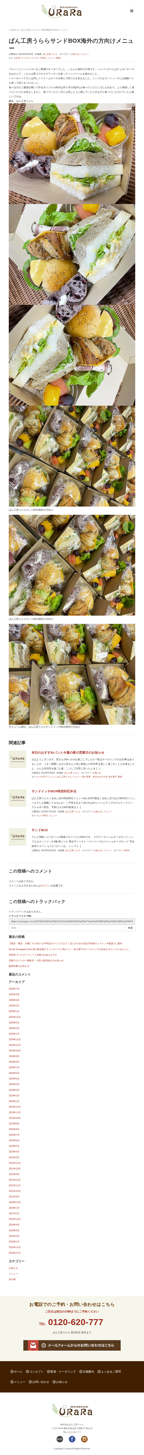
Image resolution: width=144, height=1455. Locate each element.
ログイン (46, 885)
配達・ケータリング (63, 1371)
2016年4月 (14, 1230)
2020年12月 (15, 1202)
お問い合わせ (40, 1381)
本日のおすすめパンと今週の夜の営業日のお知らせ (68, 752)
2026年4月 (14, 1000)
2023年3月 (14, 1157)
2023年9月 (14, 1123)
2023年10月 (15, 1118)
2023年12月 (15, 1107)
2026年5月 (14, 994)
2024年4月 (14, 1084)
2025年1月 (14, 1034)
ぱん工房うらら (64, 776)
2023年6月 (14, 1140)
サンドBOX (40, 58)
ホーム (18, 1371)
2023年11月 (15, 1112)
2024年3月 (14, 1090)
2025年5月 (14, 1022)
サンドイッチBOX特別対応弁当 (54, 791)
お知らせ (15, 30)
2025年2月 (14, 1028)
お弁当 (17, 58)
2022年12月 (15, 1163)
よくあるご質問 (111, 1371)
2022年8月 (14, 1174)
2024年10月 (15, 1050)
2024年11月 (15, 1045)
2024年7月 (14, 1067)
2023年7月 (14, 1135)
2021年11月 (15, 1185)
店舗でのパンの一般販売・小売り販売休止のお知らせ (36, 960)
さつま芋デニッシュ (46, 776)
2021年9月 (14, 1196)
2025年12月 (15, 1017)
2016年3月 (14, 1236)
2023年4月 (14, 1151)
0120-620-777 (75, 1322)
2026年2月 (14, 1005)
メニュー (84, 54)
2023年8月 (14, 1129)
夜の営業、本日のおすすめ (94, 776)
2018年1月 (14, 1208)
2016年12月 (15, 1219)
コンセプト (37, 1371)
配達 (58, 58)
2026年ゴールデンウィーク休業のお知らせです (33, 955)
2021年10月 (15, 1191)
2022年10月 (15, 1168)
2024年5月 (14, 1078)
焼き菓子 (113, 776)
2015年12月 (15, 1247)
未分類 (12, 1279)
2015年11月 (15, 1253)
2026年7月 (14, 989)
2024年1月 (14, 1101)
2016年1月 (14, 1241)
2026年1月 (14, 1011)
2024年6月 (14, 1073)
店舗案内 (88, 1371)
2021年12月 (15, 1180)
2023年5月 (14, 1146)
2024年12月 (15, 1039)
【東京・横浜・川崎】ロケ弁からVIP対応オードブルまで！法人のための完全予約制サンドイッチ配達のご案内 (65, 943)
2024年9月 (14, 1056)
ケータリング (27, 58)
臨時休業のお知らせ (19, 966)
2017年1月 (14, 1213)
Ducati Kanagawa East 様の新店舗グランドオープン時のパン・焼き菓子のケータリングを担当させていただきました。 (70, 949)
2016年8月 (14, 1224)
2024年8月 (14, 1062)
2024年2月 (14, 1095)
